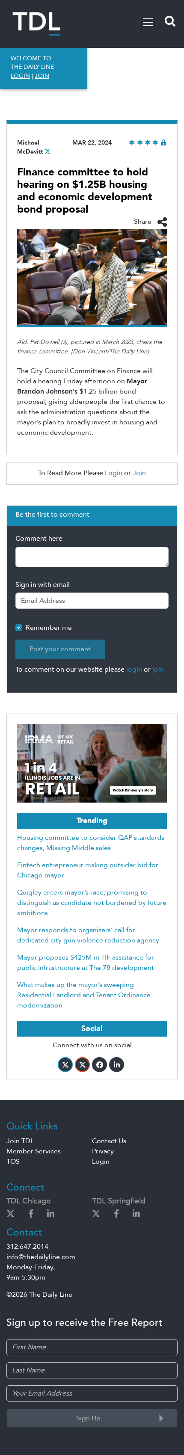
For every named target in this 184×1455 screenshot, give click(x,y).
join (158, 669)
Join (139, 473)
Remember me (49, 627)
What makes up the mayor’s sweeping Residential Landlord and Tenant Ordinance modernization (84, 995)
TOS (13, 1161)
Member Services (33, 1151)
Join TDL (20, 1141)
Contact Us (109, 1141)
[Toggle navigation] (148, 22)
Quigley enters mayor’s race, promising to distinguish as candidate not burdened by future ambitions (91, 903)
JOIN (42, 76)
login (134, 669)
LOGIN (20, 76)
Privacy (103, 1151)
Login (113, 473)
